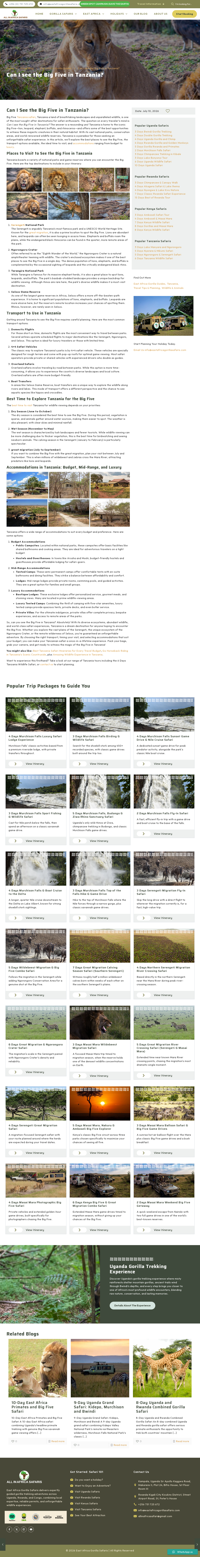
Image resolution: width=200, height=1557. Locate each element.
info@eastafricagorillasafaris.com (165, 349)
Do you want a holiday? (89, 1479)
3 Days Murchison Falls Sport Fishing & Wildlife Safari (35, 815)
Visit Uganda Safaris (87, 1491)
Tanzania (172, 283)
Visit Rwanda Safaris (87, 1497)
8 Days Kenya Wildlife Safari (152, 229)
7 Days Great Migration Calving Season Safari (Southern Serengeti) (98, 969)
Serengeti (18, 224)
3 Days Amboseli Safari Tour (152, 214)
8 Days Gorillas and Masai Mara (154, 226)
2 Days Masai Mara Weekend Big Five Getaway (163, 1204)
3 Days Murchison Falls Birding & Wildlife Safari (96, 738)
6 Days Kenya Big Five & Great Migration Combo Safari (94, 1204)
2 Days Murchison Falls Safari (152, 150)
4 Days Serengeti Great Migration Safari (33, 1127)
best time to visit (22, 405)
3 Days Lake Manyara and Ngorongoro (158, 247)
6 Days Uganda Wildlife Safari (153, 161)
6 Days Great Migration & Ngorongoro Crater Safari (36, 1046)
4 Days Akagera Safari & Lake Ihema (157, 186)
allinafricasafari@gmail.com (155, 1516)
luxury (10, 147)
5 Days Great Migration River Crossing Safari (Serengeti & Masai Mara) (162, 1048)
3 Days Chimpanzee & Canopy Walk (156, 182)
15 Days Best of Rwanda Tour (152, 197)
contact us (46, 664)
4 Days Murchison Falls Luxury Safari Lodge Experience (35, 738)
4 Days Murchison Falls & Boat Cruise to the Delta (35, 892)
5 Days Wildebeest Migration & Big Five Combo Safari (34, 969)
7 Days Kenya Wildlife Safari (152, 222)
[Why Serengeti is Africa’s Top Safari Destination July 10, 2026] (197, 1544)
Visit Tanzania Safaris (88, 1509)
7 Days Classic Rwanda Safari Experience (160, 193)
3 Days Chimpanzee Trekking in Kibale (158, 154)
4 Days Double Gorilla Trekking (153, 135)
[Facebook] (9, 1529)
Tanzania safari (26, 117)
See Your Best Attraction (90, 1515)
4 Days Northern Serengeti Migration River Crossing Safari (163, 969)
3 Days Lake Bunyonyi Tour (151, 157)
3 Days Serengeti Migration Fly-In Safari (161, 892)
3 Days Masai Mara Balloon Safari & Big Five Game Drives (162, 1127)
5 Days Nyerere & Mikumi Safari (154, 250)
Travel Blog (27, 68)
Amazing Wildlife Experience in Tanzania (77, 654)
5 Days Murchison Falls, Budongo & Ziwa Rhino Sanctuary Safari (98, 815)
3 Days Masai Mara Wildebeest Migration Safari (95, 1046)
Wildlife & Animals (173, 287)
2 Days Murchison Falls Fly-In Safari (162, 813)
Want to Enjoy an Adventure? (93, 1485)
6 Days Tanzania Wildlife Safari (154, 258)
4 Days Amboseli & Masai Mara (153, 218)
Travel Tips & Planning (147, 287)
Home (10, 68)
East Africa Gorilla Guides (56, 68)
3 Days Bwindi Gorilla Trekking (153, 131)
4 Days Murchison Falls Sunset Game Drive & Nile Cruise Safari (163, 738)
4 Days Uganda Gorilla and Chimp (155, 139)
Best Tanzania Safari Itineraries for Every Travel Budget (67, 650)
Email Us (139, 349)
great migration (38, 232)
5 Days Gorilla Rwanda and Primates (157, 146)
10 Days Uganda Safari (149, 165)
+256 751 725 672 (149, 1504)
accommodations (83, 143)
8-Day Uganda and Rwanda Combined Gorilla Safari (160, 1407)
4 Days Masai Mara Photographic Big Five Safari (35, 1204)
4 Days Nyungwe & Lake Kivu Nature (157, 190)
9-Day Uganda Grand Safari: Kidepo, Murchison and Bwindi (99, 1407)
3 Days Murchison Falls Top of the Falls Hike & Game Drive (97, 892)
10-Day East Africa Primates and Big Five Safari (33, 1407)
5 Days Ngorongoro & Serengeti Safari (158, 254)
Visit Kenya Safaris (86, 1503)
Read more (58, 1441)
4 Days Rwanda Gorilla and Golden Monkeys (161, 142)
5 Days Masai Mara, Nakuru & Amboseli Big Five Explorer (94, 1127)
